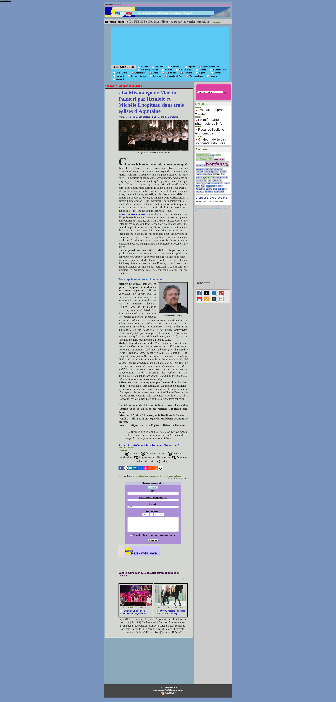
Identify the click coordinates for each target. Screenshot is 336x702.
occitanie (218, 183)
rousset (200, 188)
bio (203, 165)
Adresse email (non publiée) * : (153, 497)
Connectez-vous (5, 1)
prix (203, 185)
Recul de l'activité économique (209, 131)
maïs (219, 180)
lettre (204, 180)
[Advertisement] (170, 45)
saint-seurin (170, 476)
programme (211, 186)
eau (217, 171)
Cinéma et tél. (185, 70)
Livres (155, 73)
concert (209, 169)
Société (168, 70)
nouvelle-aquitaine (204, 183)
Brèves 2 (119, 79)
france (199, 177)
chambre (200, 169)
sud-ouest (222, 189)
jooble (197, 210)
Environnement (220, 70)
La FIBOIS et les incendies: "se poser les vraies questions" (170, 21)
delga (212, 171)
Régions (191, 66)
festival (216, 174)
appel (218, 155)
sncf (215, 189)
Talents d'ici (170, 73)
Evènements (121, 73)
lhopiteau (144, 476)
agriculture (202, 154)
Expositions (139, 73)
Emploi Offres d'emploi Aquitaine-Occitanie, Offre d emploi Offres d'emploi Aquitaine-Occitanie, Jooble (211, 207)
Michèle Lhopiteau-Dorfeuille (133, 214)
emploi (223, 171)
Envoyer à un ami (155, 453)
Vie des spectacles (149, 70)
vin (222, 191)
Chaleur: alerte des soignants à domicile (210, 141)
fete (223, 174)
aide (212, 155)
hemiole (136, 476)
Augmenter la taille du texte (154, 457)
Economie (175, 66)
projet (220, 186)
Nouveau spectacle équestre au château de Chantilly (170, 612)
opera (226, 183)
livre (214, 180)
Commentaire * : (153, 511)
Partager (165, 461)
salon (209, 188)
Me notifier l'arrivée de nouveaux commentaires (154, 535)
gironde (208, 177)
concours (218, 169)
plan (198, 186)
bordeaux (128, 476)
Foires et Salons (138, 76)
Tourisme (187, 73)
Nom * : (153, 491)
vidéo (216, 191)
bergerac (219, 159)
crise (206, 171)
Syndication (169, 694)
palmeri (161, 476)
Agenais (203, 73)
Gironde (217, 73)
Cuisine (202, 70)
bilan (198, 165)
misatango (153, 476)
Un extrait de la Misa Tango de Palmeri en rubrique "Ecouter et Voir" (149, 445)
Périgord (119, 76)
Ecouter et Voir (175, 76)
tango (178, 476)
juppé (198, 180)
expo (198, 174)
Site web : (153, 504)
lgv (209, 180)
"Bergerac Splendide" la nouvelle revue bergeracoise (133, 612)
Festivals (157, 76)
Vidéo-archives (196, 76)
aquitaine (204, 158)
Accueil (144, 66)
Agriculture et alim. (211, 66)
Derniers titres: (115, 21)
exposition (207, 174)
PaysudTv (159, 66)
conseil (199, 171)
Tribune (213, 76)
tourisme (209, 191)
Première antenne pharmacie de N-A (209, 121)
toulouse (200, 192)
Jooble (221, 201)
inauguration (221, 177)
